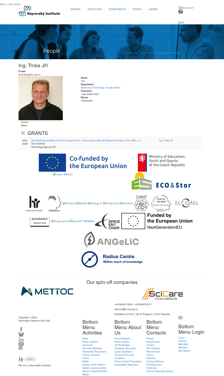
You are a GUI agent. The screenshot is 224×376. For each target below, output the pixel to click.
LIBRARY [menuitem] (153, 9)
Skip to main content (10, 4)
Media (85, 361)
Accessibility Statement (126, 364)
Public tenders (121, 341)
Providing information (125, 348)
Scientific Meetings (92, 348)
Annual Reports (122, 338)
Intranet (182, 340)
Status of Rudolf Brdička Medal (94, 372)
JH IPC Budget (122, 345)
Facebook (151, 367)
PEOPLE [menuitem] (137, 9)
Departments (153, 341)
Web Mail (183, 344)
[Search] (185, 7)
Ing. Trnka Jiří (166, 140)
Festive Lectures (91, 354)
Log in (181, 337)
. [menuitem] (182, 17)
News (85, 338)
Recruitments (153, 351)
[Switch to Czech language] (180, 11)
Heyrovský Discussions (94, 351)
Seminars (87, 345)
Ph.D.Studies (153, 348)
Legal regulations (123, 351)
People (150, 338)
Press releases (90, 341)
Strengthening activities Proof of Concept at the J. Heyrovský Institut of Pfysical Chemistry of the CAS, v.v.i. (86, 140)
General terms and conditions (124, 356)
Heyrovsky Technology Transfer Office (100, 87)
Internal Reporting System (159, 371)
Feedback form (154, 364)
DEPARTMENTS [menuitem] (117, 9)
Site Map (183, 347)
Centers (150, 345)
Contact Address (155, 361)
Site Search (184, 350)
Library (150, 354)
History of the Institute (93, 364)
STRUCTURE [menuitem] (95, 9)
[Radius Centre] (112, 259)
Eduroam (151, 358)
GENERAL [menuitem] (75, 9)
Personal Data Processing (127, 361)
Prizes (85, 358)
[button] (47, 98)
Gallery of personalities (94, 367)
